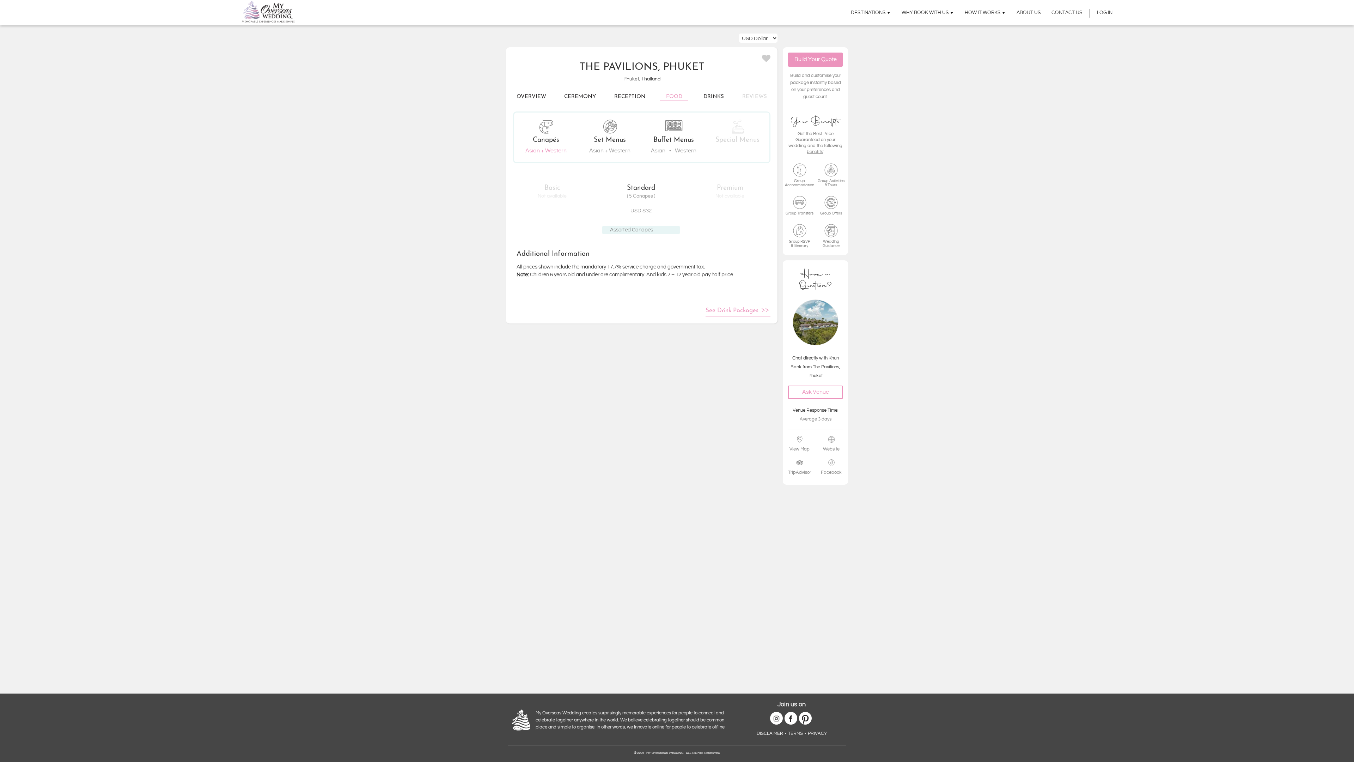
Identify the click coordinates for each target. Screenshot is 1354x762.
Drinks (713, 96)
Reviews (754, 96)
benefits (815, 151)
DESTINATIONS (868, 12)
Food (674, 96)
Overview (531, 96)
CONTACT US (1066, 12)
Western (685, 151)
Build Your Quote (815, 59)
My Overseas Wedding (268, 12)
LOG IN (1104, 12)
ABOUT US (1029, 12)
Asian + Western (546, 151)
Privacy (817, 733)
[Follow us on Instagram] (776, 718)
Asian (658, 151)
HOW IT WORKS (983, 12)
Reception (630, 96)
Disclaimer (770, 733)
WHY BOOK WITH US (925, 12)
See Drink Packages (732, 311)
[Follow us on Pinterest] (805, 718)
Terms (795, 733)
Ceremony (580, 96)
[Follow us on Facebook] (791, 718)
